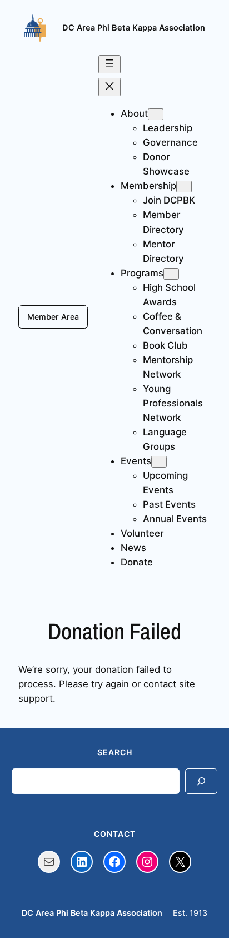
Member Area (53, 316)
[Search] (201, 780)
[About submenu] (155, 114)
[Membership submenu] (184, 186)
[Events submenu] (159, 462)
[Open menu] (109, 64)
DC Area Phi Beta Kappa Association (133, 27)
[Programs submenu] (171, 274)
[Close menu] (109, 87)
